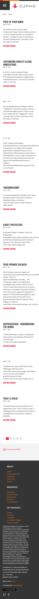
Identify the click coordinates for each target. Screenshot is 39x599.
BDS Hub (10, 499)
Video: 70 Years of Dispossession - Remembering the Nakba (18, 324)
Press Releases (12, 502)
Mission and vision (13, 474)
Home (4, 14)
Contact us (11, 479)
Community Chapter (14, 520)
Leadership (11, 476)
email (13, 581)
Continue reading (9, 46)
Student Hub (11, 497)
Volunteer (10, 515)
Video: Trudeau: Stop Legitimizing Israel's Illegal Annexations (17, 61)
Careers (9, 481)
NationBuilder (17, 585)
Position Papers (12, 494)
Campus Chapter (13, 522)
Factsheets (11, 492)
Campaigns (11, 517)
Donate (9, 513)
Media (10, 14)
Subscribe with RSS (13, 449)
